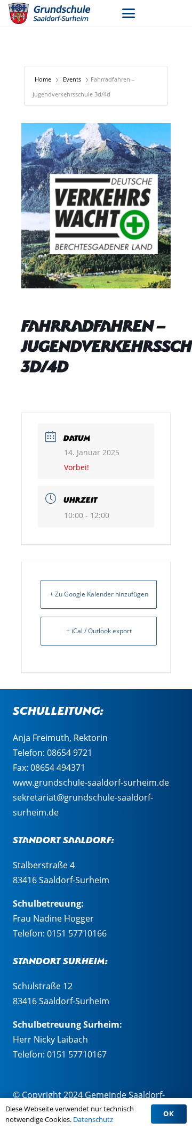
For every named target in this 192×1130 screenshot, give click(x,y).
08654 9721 (69, 752)
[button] (128, 13)
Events (72, 79)
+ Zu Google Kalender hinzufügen (99, 594)
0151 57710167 (77, 1054)
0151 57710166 (77, 933)
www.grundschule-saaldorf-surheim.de (91, 782)
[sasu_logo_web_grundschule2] (56, 13)
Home (44, 79)
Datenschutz (93, 1119)
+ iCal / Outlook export (99, 630)
